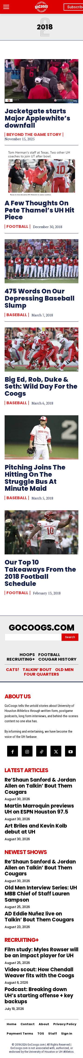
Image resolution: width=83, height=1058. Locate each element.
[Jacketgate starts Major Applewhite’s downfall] (41, 81)
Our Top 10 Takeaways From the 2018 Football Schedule (40, 573)
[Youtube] (70, 751)
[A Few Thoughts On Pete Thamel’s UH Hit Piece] (41, 173)
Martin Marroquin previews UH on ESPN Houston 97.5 (39, 808)
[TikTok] (41, 751)
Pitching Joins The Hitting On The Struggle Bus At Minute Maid (35, 478)
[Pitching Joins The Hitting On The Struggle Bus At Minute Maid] (41, 437)
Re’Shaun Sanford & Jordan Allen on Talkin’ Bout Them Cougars (40, 786)
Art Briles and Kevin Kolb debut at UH (36, 828)
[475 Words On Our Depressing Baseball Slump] (41, 261)
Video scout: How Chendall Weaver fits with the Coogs (39, 972)
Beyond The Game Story (33, 134)
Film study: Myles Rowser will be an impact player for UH (41, 952)
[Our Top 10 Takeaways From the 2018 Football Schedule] (41, 532)
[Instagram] (27, 751)
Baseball (16, 315)
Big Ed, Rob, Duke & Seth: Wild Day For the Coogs (41, 386)
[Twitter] (55, 751)
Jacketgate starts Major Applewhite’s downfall (37, 118)
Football (17, 226)
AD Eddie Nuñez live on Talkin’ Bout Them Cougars (39, 916)
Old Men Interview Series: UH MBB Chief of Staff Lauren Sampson (41, 893)
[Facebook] (12, 751)
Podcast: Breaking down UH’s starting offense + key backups (39, 995)
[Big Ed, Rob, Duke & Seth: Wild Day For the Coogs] (41, 349)
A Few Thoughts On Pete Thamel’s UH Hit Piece (39, 210)
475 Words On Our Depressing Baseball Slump (39, 298)
